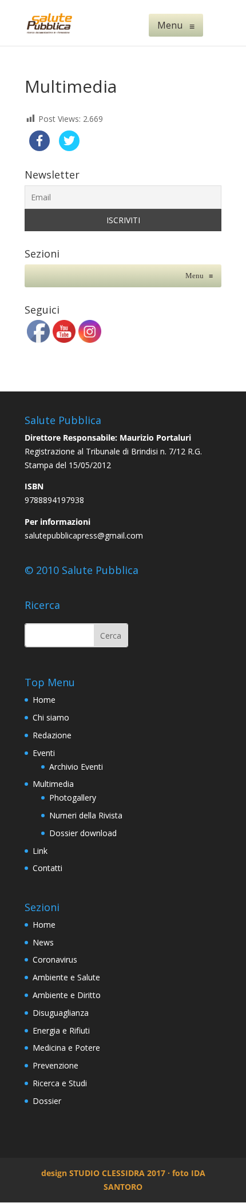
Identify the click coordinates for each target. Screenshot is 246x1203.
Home (44, 699)
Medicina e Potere (66, 1047)
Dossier (47, 1100)
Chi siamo (51, 717)
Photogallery (72, 797)
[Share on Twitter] (69, 147)
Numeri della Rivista (85, 815)
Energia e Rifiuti (61, 1030)
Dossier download (83, 833)
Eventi (44, 752)
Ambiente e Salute (66, 977)
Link (40, 850)
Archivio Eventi (76, 766)
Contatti (47, 867)
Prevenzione (55, 1065)
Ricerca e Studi (60, 1083)
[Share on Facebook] (39, 147)
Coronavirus (55, 959)
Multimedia (53, 783)
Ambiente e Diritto (67, 995)
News (43, 942)
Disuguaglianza (61, 1012)
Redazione (52, 735)
